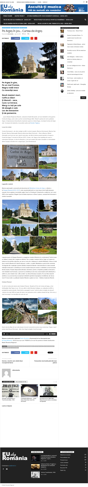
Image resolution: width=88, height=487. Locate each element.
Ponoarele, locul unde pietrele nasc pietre (45, 362)
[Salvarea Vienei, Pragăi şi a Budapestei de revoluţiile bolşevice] (35, 466)
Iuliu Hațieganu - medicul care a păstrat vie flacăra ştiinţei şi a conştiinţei (75, 59)
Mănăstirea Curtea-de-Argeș (37, 188)
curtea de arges (20, 346)
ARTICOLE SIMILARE (8, 381)
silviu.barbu (10, 34)
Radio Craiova (23, 27)
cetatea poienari (11, 346)
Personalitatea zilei (65, 457)
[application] (29, 334)
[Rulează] (4, 334)
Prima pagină (7, 16)
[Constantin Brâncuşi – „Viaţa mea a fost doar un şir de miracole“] (29, 390)
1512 (14, 190)
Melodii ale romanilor (65, 455)
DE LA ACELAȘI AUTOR (21, 381)
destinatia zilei (39, 346)
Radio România (24, 338)
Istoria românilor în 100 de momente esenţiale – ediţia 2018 (47, 16)
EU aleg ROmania (14, 27)
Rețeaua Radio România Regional (26, 2)
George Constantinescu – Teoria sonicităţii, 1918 (9, 399)
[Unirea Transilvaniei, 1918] (35, 475)
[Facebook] (84, 2)
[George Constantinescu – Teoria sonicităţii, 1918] (10, 390)
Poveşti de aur (64, 460)
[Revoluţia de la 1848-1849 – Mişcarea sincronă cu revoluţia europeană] (48, 390)
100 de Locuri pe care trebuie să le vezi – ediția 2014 (54, 23)
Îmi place (82, 106)
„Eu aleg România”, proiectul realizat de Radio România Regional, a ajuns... (49, 457)
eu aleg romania (6, 347)
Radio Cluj (62, 470)
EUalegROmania (14, 347)
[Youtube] (87, 2)
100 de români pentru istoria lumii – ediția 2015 (19, 23)
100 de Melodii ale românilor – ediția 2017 (17, 19)
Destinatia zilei (6, 27)
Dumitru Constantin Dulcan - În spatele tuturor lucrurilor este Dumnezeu (74, 38)
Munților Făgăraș (35, 123)
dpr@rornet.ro (12, 465)
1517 (18, 190)
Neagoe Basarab (8, 190)
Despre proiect (20, 16)
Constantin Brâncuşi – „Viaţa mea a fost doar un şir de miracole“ (28, 400)
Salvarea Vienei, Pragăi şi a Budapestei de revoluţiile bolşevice (48, 465)
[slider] (53, 333)
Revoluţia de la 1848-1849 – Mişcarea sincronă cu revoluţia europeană (48, 400)
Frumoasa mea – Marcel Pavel (74, 30)
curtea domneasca (30, 346)
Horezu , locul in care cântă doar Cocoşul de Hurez (12, 362)
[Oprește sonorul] (50, 334)
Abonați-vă (82, 112)
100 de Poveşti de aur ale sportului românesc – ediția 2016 (53, 19)
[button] (85, 20)
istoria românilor (64, 462)
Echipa (39, 2)
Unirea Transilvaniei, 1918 (48, 472)
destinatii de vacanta (49, 346)
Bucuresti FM (63, 467)
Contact (45, 2)
